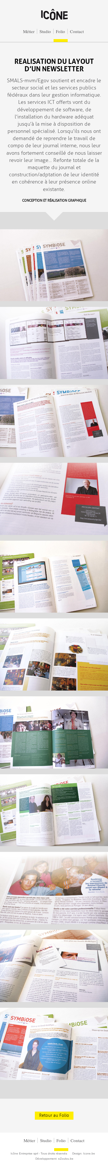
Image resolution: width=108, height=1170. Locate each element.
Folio (60, 31)
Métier (29, 31)
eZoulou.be (65, 1158)
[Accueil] (54, 21)
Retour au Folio (54, 1115)
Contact (77, 31)
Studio (45, 31)
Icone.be (89, 1153)
